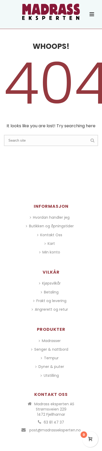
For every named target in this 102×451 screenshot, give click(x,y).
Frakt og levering (51, 300)
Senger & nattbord (51, 349)
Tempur (51, 358)
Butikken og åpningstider (51, 226)
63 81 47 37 (54, 422)
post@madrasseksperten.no (55, 430)
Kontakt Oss (51, 235)
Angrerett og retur (51, 309)
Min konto (51, 252)
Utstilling (51, 375)
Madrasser (51, 340)
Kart (51, 243)
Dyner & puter (51, 366)
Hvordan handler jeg (51, 217)
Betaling (51, 292)
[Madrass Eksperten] (51, 12)
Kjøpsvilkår (51, 283)
